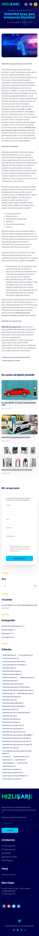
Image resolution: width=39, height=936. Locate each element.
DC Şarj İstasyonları (8, 849)
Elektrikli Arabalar (10, 677)
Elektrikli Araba (9, 668)
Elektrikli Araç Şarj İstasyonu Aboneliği (17, 735)
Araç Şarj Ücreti (26, 655)
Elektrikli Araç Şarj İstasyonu (19, 10)
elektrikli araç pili (10, 716)
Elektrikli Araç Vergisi (11, 722)
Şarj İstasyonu (7, 633)
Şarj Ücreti (23, 763)
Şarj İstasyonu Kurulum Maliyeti (15, 776)
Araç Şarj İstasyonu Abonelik (14, 661)
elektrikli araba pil (27, 677)
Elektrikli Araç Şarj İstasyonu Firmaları (17, 470)
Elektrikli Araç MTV (10, 709)
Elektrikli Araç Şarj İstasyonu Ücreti (16, 437)
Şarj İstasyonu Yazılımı (9, 857)
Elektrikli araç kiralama (12, 696)
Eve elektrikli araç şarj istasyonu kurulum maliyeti (17, 752)
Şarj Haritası (20, 760)
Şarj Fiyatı (7, 760)
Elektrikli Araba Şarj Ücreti (13, 684)
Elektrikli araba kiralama (12, 674)
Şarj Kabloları (6, 853)
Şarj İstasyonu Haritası (12, 769)
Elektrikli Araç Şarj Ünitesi (13, 728)
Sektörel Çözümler (8, 874)
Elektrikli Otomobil (11, 748)
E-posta (9, 528)
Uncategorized (7, 637)
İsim (7, 519)
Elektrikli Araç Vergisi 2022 (13, 725)
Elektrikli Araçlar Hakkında (13, 703)
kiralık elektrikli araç (22, 756)
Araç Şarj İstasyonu (11, 658)
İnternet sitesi (10, 536)
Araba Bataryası (9, 655)
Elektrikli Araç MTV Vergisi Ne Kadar (16, 712)
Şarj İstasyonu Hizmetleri (13, 772)
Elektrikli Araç (9, 693)
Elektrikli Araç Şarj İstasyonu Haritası (17, 738)
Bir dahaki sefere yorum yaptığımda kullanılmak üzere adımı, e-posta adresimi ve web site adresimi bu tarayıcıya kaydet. (20, 548)
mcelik (17, 22)
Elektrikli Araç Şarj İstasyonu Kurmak (17, 741)
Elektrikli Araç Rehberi (12, 719)
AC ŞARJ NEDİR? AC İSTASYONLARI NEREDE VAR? (19, 404)
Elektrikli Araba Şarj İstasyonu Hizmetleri (18, 690)
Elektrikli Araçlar (7, 630)
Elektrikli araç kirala (26, 693)
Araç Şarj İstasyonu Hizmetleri (15, 665)
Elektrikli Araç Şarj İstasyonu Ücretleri (16, 357)
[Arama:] (19, 586)
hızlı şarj (7, 756)
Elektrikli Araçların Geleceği (14, 706)
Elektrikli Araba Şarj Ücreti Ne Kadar (16, 687)
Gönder (10, 830)
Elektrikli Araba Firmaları (12, 671)
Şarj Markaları (9, 763)
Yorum (8, 505)
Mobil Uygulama (7, 860)
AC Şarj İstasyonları (8, 846)
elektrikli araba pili (10, 681)
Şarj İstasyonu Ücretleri (11, 360)
